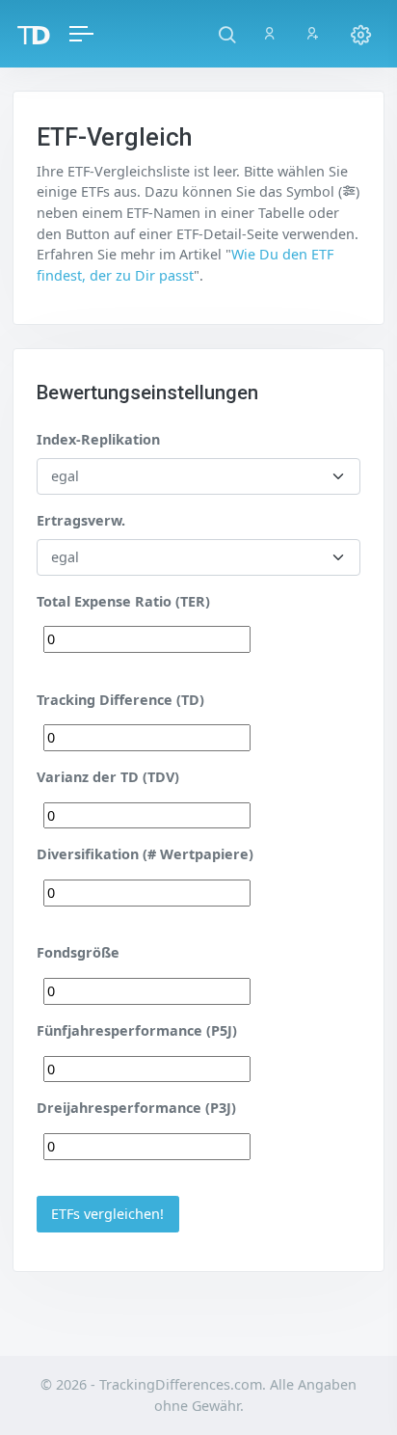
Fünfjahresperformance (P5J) (137, 1030)
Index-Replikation (98, 439)
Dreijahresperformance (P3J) (136, 1107)
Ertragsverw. (81, 520)
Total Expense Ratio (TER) (123, 601)
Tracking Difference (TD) (120, 699)
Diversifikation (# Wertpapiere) (145, 854)
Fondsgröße (78, 952)
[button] (226, 34)
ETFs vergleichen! (107, 1214)
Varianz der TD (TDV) (108, 777)
